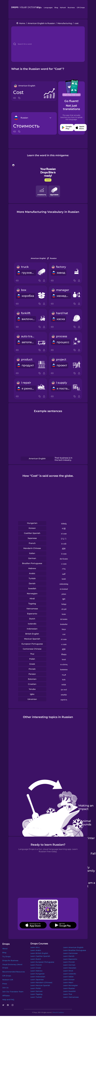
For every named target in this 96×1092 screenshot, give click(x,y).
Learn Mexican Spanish (40, 985)
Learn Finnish (69, 962)
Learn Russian (69, 988)
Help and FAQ (8, 1000)
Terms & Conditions (58, 1012)
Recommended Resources (13, 972)
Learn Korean (69, 980)
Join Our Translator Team (12, 992)
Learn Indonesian (37, 977)
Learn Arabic (35, 950)
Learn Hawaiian (69, 968)
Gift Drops (81, 7)
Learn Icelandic (69, 974)
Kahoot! (63, 7)
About (4, 949)
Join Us (5, 988)
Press (4, 984)
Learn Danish (68, 956)
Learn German (69, 965)
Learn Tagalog (36, 994)
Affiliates (6, 996)
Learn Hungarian (37, 974)
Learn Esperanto (70, 959)
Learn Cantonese (70, 953)
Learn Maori (68, 982)
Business (71, 7)
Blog (56, 7)
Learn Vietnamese (71, 997)
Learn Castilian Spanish (40, 956)
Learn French (36, 965)
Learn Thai (67, 994)
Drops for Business (10, 960)
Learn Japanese (37, 980)
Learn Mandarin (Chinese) (41, 982)
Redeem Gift (7, 980)
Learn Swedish (69, 991)
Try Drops (6, 956)
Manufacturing (64, 23)
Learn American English (73, 947)
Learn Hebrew (36, 971)
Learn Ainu (35, 947)
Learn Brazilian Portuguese (74, 950)
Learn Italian (68, 977)
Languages (48, 7)
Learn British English (39, 953)
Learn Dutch (35, 959)
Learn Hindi (68, 971)
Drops (39, 7)
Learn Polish (35, 988)
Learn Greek (35, 968)
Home (22, 23)
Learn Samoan (36, 991)
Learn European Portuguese (42, 962)
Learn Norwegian (70, 985)
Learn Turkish (36, 997)
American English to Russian (41, 23)
